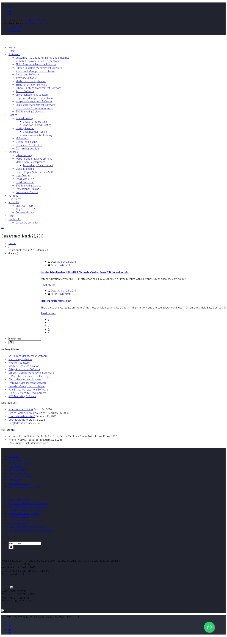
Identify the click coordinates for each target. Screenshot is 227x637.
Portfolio (13, 195)
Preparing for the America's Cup (56, 300)
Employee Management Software (35, 98)
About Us (14, 202)
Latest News (16, 480)
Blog (11, 215)
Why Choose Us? (25, 209)
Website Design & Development (34, 158)
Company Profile (25, 212)
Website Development (21, 463)
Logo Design (23, 175)
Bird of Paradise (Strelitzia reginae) (28, 413)
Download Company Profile (24, 486)
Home (12, 47)
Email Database (25, 182)
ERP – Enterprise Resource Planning (36, 64)
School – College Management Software (38, 88)
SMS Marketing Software (29, 111)
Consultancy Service (27, 192)
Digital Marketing (25, 168)
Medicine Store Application (31, 81)
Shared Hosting (24, 118)
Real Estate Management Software (35, 104)
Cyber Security (24, 155)
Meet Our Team (25, 205)
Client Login (15, 27)
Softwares (14, 54)
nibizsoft (65, 265)
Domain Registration (27, 148)
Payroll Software (25, 91)
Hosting (13, 115)
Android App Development (38, 165)
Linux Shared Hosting (35, 121)
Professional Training (27, 189)
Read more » (48, 284)
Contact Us (15, 30)
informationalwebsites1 (22, 416)
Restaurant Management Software (35, 71)
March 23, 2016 (67, 261)
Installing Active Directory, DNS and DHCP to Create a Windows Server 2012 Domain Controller (85, 272)
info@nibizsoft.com (36, 23)
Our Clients (15, 199)
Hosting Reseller (25, 128)
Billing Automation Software (31, 84)
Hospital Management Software (34, 101)
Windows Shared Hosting (37, 125)
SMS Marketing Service (28, 185)
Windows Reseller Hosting (37, 135)
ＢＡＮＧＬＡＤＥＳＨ (21, 409)
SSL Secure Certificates (29, 145)
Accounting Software (27, 74)
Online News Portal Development (34, 108)
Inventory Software (26, 78)
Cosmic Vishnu (17, 419)
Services (13, 152)
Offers (12, 51)
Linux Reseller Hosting (35, 131)
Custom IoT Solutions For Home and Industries (42, 57)
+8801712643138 (36, 20)
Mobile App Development (30, 162)
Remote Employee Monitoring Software (38, 61)
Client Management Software (32, 94)
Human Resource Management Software (39, 67)
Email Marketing (25, 178)
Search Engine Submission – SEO (34, 172)
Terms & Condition (19, 483)
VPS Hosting (22, 138)
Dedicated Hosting (26, 141)
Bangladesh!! (16, 423)
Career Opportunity (27, 222)
